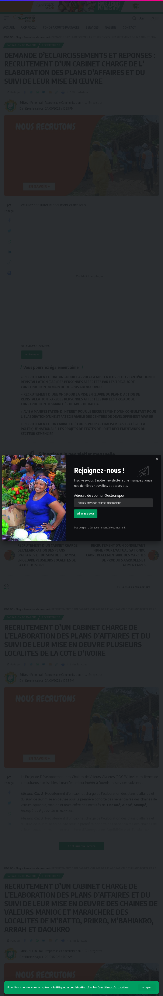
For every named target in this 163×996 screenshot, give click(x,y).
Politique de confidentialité (71, 987)
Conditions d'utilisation (113, 987)
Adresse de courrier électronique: (99, 495)
